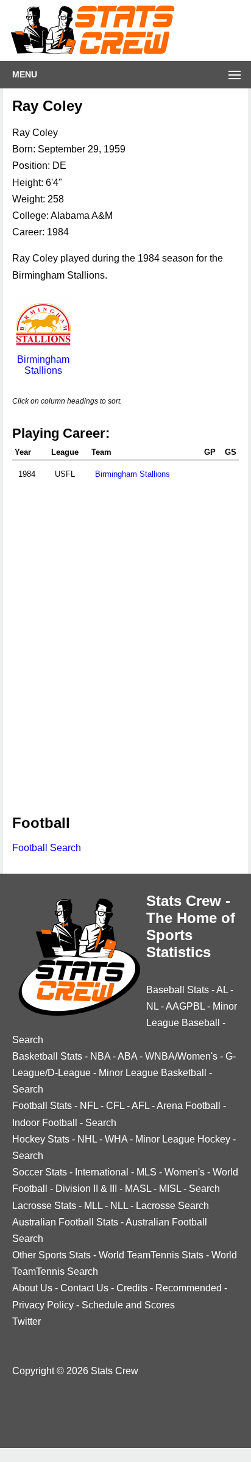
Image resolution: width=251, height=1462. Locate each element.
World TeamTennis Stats (151, 1255)
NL (152, 1006)
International (102, 1172)
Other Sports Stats (51, 1255)
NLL (119, 1205)
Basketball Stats (47, 1056)
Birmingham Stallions (43, 365)
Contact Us (84, 1288)
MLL (93, 1205)
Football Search (46, 848)
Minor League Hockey (182, 1139)
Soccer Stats (39, 1172)
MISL (170, 1188)
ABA (127, 1056)
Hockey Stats (40, 1139)
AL (222, 990)
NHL (87, 1139)
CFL (115, 1105)
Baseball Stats (177, 990)
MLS (146, 1172)
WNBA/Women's (181, 1056)
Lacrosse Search (172, 1205)
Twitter (26, 1321)
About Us (32, 1288)
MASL (138, 1188)
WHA (116, 1139)
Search (27, 1040)
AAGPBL (185, 1006)
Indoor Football (44, 1123)
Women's (184, 1172)
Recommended (188, 1288)
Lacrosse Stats (44, 1205)
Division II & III (86, 1188)
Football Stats (42, 1105)
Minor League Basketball (153, 1073)
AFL (140, 1105)
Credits (131, 1288)
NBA (100, 1056)
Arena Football (189, 1105)
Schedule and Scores (128, 1305)
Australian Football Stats (65, 1222)
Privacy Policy (43, 1305)
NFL (89, 1105)
